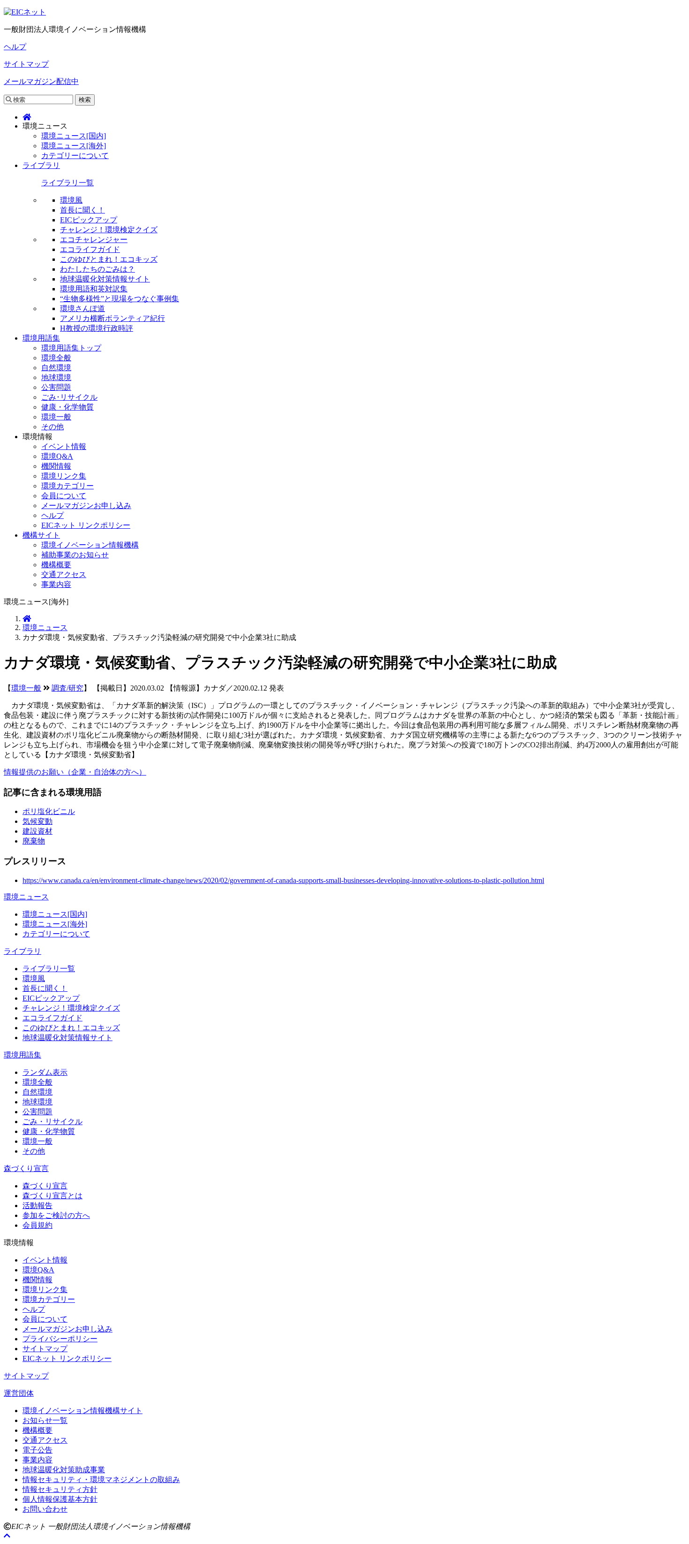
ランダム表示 (44, 1072)
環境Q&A (57, 456)
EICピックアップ (88, 220)
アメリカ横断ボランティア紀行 (112, 318)
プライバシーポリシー (59, 1339)
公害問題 (56, 387)
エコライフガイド (90, 249)
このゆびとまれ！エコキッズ (108, 259)
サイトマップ (26, 64)
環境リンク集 (63, 476)
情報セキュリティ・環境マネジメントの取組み (101, 1479)
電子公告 (37, 1450)
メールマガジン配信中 (41, 81)
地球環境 (56, 377)
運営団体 (19, 1393)
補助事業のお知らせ (75, 555)
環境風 (71, 200)
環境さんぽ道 (82, 308)
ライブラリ (41, 165)
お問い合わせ (44, 1509)
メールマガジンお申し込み (86, 506)
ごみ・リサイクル (52, 1122)
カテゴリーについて (75, 156)
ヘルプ (15, 47)
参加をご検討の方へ (56, 1215)
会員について (63, 496)
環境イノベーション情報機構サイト (82, 1411)
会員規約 (37, 1225)
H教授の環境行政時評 (96, 328)
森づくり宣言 (26, 1168)
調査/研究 (67, 688)
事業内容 (56, 584)
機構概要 (56, 565)
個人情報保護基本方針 (59, 1499)
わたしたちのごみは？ (97, 269)
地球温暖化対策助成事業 (63, 1470)
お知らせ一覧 (44, 1420)
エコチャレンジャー (93, 239)
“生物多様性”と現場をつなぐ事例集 (119, 299)
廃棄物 (33, 841)
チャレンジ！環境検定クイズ (108, 230)
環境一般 (56, 417)
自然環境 (56, 368)
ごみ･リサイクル (69, 397)
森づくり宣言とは (52, 1196)
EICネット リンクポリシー (85, 525)
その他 (52, 427)
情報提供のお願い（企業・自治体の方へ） (75, 772)
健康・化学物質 (67, 407)
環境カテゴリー (67, 486)
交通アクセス (63, 574)
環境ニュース (44, 627)
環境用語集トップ (71, 348)
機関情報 (56, 466)
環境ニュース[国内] (73, 136)
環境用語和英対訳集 (93, 289)
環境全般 (56, 358)
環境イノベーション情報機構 (90, 545)
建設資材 (37, 831)
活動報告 (37, 1205)
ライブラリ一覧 (67, 183)
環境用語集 (41, 338)
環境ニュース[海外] (73, 146)
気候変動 (37, 821)
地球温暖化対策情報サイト (105, 279)
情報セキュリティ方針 (59, 1489)
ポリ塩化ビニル (48, 811)
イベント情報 (63, 446)
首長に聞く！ (82, 210)
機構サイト (41, 535)
